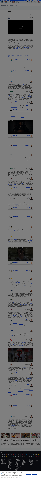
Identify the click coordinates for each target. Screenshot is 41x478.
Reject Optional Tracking (28, 474)
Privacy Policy (2, 473)
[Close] (40, 474)
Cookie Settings (19, 477)
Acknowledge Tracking (34, 474)
